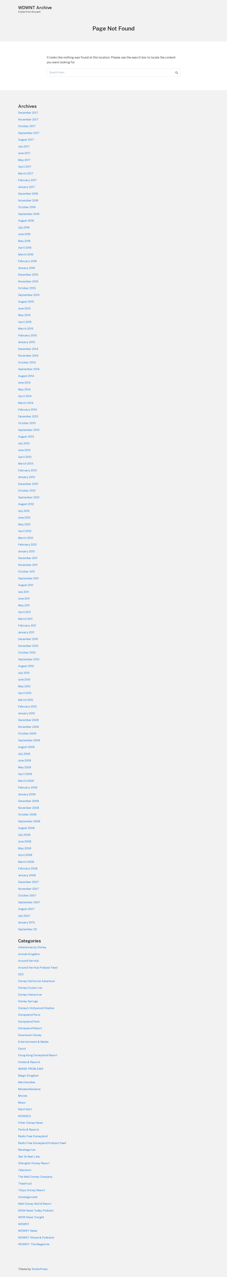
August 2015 (26, 301)
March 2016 (25, 254)
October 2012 (27, 490)
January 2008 (27, 875)
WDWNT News (27, 1230)
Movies (22, 1095)
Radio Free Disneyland (33, 1136)
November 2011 (28, 565)
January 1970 (26, 922)
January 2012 (26, 551)
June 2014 (24, 382)
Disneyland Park (29, 1021)
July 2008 (24, 834)
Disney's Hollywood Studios (36, 1008)
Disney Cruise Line (30, 987)
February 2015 (27, 335)
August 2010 (26, 666)
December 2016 (28, 193)
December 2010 (28, 639)
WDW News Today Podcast (36, 1210)
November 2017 (28, 119)
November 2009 (28, 726)
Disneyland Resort (30, 1028)
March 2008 (26, 861)
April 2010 (24, 693)
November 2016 (28, 200)
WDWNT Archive (35, 7)
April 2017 (24, 166)
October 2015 (27, 288)
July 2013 (24, 443)
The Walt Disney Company (35, 1176)
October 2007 (27, 895)
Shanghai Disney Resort (34, 1163)
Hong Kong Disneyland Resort (37, 1055)
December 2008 (28, 801)
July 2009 (24, 753)
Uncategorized (27, 1197)
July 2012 (24, 511)
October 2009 (27, 733)
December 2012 (28, 484)
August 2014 (26, 376)
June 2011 (24, 598)
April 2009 (25, 774)
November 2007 (28, 888)
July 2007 (24, 915)
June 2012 (24, 517)
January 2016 (26, 268)
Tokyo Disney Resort (31, 1190)
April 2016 (24, 247)
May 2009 (24, 767)
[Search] (176, 72)
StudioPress (39, 1269)
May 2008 (24, 848)
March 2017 (25, 173)
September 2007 (29, 902)
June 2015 (24, 308)
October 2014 (27, 362)
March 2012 (25, 538)
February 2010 (27, 706)
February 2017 (27, 180)
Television (24, 1170)
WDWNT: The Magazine (33, 1244)
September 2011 (28, 578)
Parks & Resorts (28, 1129)
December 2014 (28, 349)
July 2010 (24, 672)
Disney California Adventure (36, 981)
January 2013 (26, 477)
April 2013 (24, 457)
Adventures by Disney (32, 947)
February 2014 (27, 409)
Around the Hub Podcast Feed (37, 967)
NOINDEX (24, 1116)
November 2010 (28, 645)
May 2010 (24, 686)
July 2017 (24, 146)
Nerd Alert (25, 1109)
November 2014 (28, 355)
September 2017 (28, 133)
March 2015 (25, 328)
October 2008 (27, 814)
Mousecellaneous (29, 1089)
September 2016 (28, 214)
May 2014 (24, 389)
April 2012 (24, 531)
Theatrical (25, 1183)
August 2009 (26, 747)
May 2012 (24, 524)
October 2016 (27, 207)
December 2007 (28, 882)
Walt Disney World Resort (34, 1203)
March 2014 (25, 403)
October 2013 (27, 423)
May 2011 (24, 605)
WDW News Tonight (31, 1217)
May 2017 (24, 160)
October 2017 (27, 126)
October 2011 (26, 571)
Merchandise (26, 1082)
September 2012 (28, 497)
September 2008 (29, 821)
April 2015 (25, 322)
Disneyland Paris (29, 1014)
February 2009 (27, 787)
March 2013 (25, 463)
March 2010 (25, 699)
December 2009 (28, 720)
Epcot (22, 1048)
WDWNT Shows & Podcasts (36, 1237)
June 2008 (24, 841)
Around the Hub (28, 960)
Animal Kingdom (29, 954)
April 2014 (25, 396)
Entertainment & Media (33, 1041)
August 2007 (26, 909)
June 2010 (24, 679)
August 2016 (26, 220)
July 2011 (23, 592)
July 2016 (24, 227)
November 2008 (28, 807)
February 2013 (27, 470)
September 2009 (29, 740)
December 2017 (28, 112)
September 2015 (29, 295)
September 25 (27, 929)
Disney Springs (28, 1001)
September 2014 (29, 369)
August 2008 (26, 828)
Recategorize (26, 1149)
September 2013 (28, 430)
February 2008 (28, 868)
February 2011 (27, 625)
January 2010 (26, 713)
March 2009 (26, 780)
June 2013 (24, 450)
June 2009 (24, 760)
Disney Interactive (30, 994)
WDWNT (23, 1224)
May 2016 (24, 241)
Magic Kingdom (28, 1075)
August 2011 (25, 585)
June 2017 (24, 153)
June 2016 (24, 234)
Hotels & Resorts (29, 1062)
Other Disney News (30, 1122)
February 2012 (27, 544)
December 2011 (27, 558)
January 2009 (27, 794)
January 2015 (26, 342)
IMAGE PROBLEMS (30, 1068)
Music (22, 1102)
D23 (20, 974)
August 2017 (26, 139)
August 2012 (26, 504)
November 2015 (28, 281)
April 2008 (25, 855)
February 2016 (27, 261)
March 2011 (25, 619)
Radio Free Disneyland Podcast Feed (42, 1143)
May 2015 (24, 315)
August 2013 (26, 436)
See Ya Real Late (29, 1156)
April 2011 (24, 612)
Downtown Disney (30, 1035)
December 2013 (28, 416)
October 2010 (27, 652)
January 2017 (26, 187)
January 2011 (26, 632)
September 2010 (28, 659)
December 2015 (28, 274)
